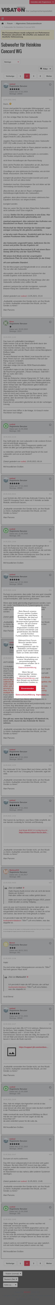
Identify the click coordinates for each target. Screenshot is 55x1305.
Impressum (41, 695)
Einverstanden (27, 688)
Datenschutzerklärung (27, 667)
